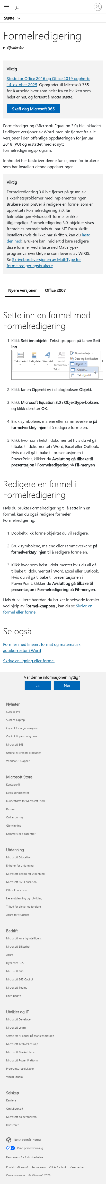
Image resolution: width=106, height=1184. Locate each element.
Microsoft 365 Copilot (19, 979)
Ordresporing (14, 817)
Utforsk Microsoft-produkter (23, 753)
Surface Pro (13, 712)
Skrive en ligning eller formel (29, 660)
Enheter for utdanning (19, 865)
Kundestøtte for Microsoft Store (26, 801)
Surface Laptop (15, 720)
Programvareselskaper (20, 1068)
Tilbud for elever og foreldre (23, 906)
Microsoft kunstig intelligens (24, 938)
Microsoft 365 (14, 744)
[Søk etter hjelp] (18, 7)
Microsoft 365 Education (21, 882)
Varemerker (77, 1167)
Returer (11, 809)
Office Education (16, 890)
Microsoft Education (18, 857)
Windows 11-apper (18, 761)
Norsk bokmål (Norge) (27, 1139)
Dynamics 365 (15, 963)
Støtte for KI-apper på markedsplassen (30, 1036)
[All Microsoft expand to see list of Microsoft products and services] (6, 7)
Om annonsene (15, 1175)
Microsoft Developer (19, 1019)
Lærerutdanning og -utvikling (24, 898)
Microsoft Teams (16, 987)
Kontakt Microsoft (17, 1167)
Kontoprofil (13, 784)
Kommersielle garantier (21, 834)
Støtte (9, 18)
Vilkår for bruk (57, 1167)
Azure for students (17, 915)
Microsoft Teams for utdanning (25, 874)
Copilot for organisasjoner (22, 728)
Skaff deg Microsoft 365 (33, 108)
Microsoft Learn (16, 1027)
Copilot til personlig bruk (21, 736)
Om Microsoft (14, 1108)
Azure (9, 955)
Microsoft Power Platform (22, 1060)
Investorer (12, 1125)
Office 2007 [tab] (55, 290)
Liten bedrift (13, 996)
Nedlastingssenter (17, 793)
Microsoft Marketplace (20, 1052)
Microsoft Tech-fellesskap (22, 1044)
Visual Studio (14, 1077)
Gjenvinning (13, 825)
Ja (38, 685)
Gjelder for (15, 47)
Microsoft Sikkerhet (18, 946)
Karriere (11, 1100)
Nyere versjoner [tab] (22, 290)
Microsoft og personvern (21, 1117)
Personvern (39, 1167)
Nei (67, 685)
